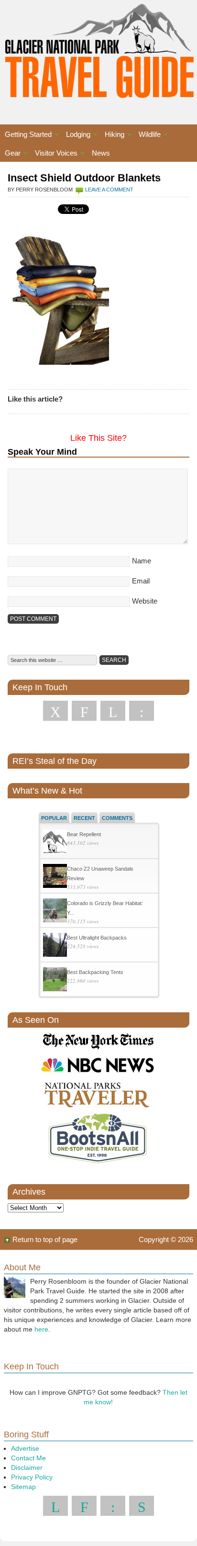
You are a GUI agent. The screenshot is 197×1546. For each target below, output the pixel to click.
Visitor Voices (53, 154)
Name (141, 561)
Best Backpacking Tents (95, 972)
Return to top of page (44, 1239)
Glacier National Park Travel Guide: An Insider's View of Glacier (98, 52)
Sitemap (23, 1486)
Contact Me (28, 1458)
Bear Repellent (84, 834)
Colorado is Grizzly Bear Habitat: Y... (105, 908)
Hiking (112, 135)
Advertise (25, 1448)
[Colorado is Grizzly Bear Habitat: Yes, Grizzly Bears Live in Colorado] (55, 911)
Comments (117, 818)
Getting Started (26, 135)
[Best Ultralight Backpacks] (55, 946)
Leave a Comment (109, 189)
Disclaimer (27, 1467)
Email (141, 581)
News (101, 153)
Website (144, 601)
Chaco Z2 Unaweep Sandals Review (100, 873)
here (41, 1329)
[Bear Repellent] (55, 842)
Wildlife (147, 135)
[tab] (54, 817)
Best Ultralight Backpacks (97, 938)
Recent (84, 818)
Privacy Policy (32, 1477)
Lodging (75, 135)
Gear (10, 154)
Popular (54, 818)
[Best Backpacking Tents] (55, 980)
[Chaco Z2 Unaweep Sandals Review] (55, 877)
